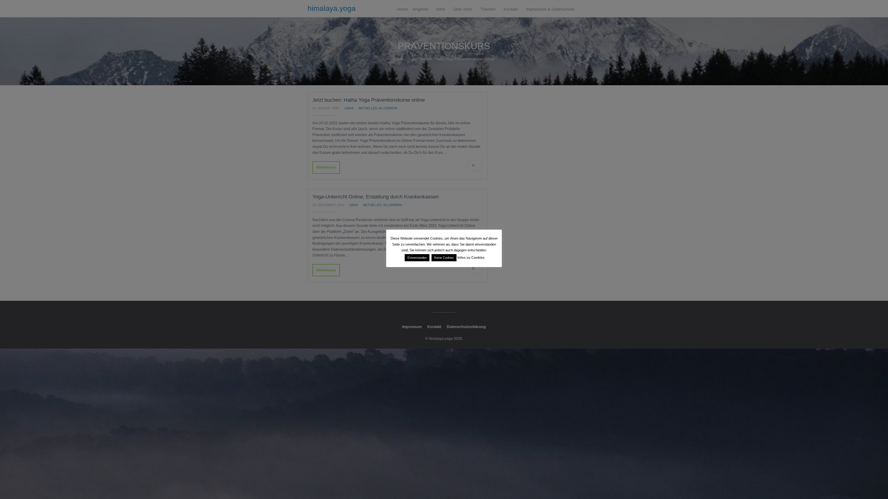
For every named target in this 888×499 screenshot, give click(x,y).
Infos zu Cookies (470, 257)
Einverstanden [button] (417, 257)
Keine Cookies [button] (444, 257)
